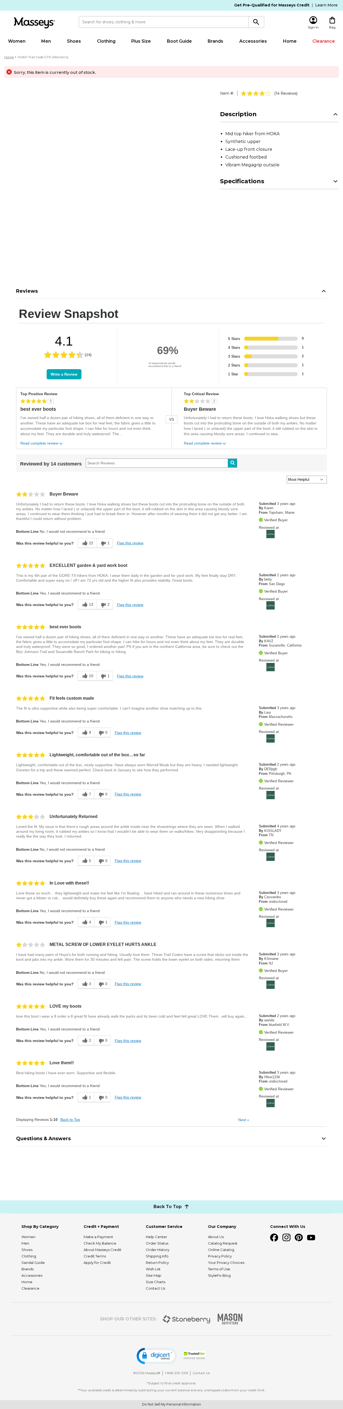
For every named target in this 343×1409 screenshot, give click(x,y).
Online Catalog (221, 1249)
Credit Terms (95, 1256)
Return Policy (157, 1262)
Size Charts (155, 1282)
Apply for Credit (97, 1262)
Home (290, 41)
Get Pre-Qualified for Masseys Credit (272, 5)
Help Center (156, 1237)
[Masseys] (34, 22)
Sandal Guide (33, 1262)
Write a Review (64, 374)
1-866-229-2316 (176, 1373)
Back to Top (70, 1119)
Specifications (242, 181)
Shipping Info (157, 1256)
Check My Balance (100, 1243)
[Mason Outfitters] (230, 1319)
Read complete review (39, 443)
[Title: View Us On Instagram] (286, 1238)
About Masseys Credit (102, 1249)
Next (243, 1120)
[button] (157, 1356)
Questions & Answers (43, 1139)
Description (238, 114)
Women (16, 41)
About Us (216, 1237)
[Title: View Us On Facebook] (274, 1238)
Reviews (27, 291)
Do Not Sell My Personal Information (171, 1404)
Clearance (323, 41)
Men (46, 41)
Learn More (326, 5)
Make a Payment (98, 1237)
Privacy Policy (220, 1256)
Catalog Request (222, 1243)
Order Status (157, 1243)
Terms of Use (219, 1269)
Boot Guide (179, 41)
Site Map (153, 1275)
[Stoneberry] (186, 1319)
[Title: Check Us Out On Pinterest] (299, 1238)
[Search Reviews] (232, 463)
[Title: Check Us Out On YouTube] (311, 1238)
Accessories (253, 41)
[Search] (256, 22)
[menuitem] (16, 41)
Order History (157, 1249)
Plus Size (141, 41)
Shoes (74, 41)
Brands (215, 41)
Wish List (153, 1269)
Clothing (106, 41)
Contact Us (155, 1288)
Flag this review (130, 543)
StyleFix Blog (219, 1275)
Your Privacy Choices (226, 1262)
